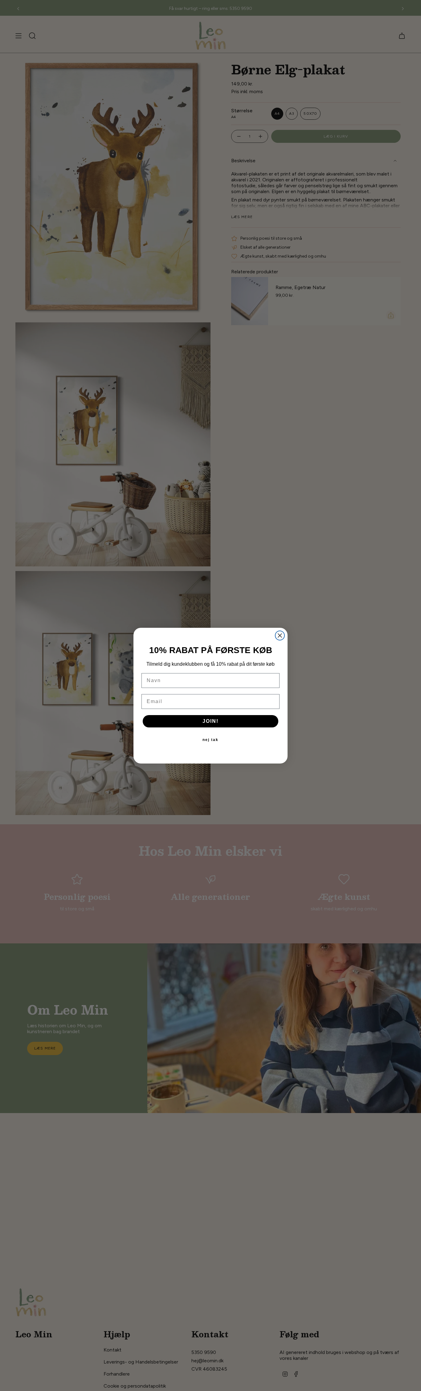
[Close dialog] (279, 635)
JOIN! (210, 721)
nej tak (210, 740)
